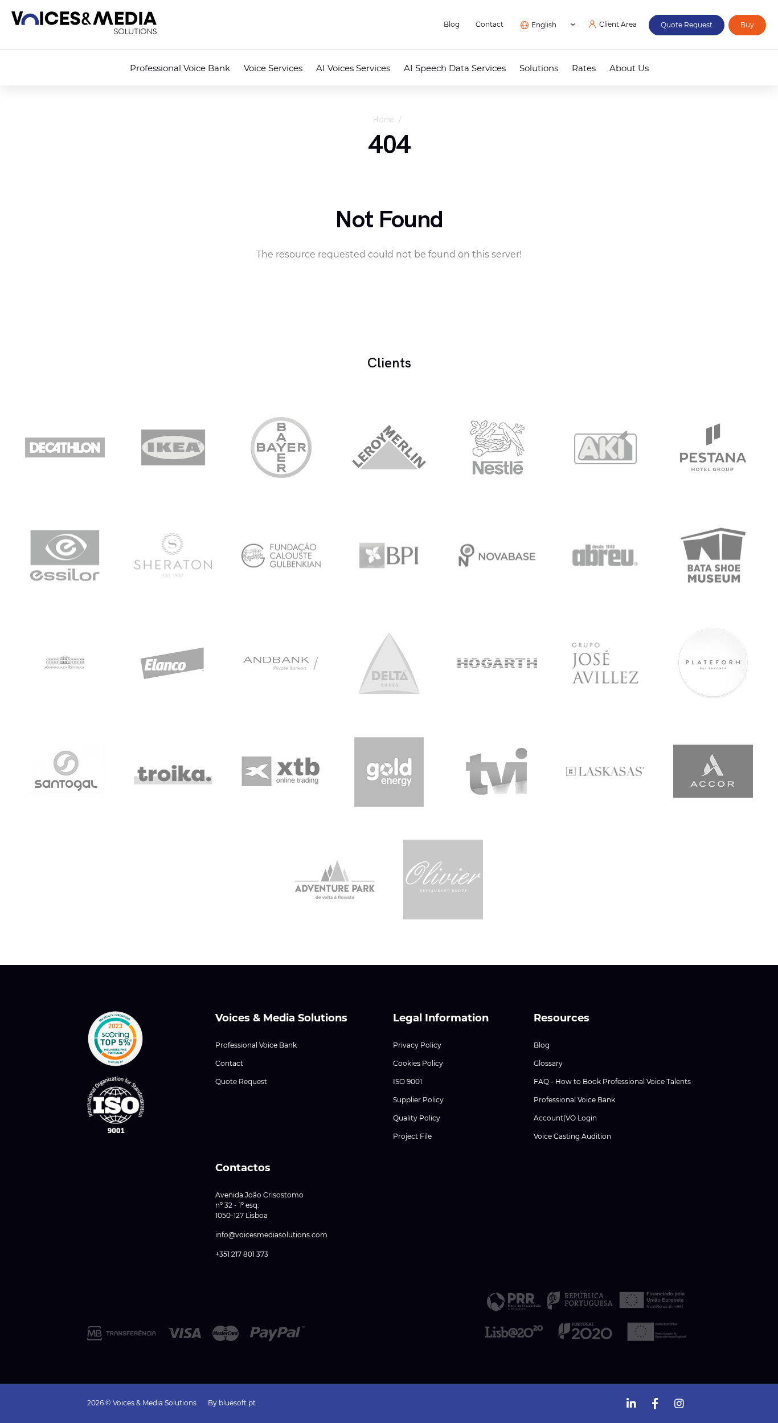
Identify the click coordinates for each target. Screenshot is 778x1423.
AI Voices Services (353, 68)
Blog (452, 24)
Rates (584, 68)
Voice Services (273, 68)
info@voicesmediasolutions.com (271, 1235)
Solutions (538, 68)
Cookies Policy (418, 1063)
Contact (489, 24)
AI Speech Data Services (455, 68)
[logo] (84, 24)
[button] (115, 1039)
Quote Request (241, 1081)
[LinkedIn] (631, 1402)
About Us (629, 68)
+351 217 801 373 (241, 1254)
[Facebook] (655, 1402)
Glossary (548, 1063)
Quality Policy (416, 1118)
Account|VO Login (565, 1118)
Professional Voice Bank (180, 68)
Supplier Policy (418, 1100)
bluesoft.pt (237, 1403)
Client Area (618, 24)
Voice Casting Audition (572, 1136)
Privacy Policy (417, 1045)
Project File (412, 1136)
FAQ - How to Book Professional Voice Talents (612, 1081)
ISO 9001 (407, 1081)
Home (383, 119)
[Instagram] (678, 1402)
